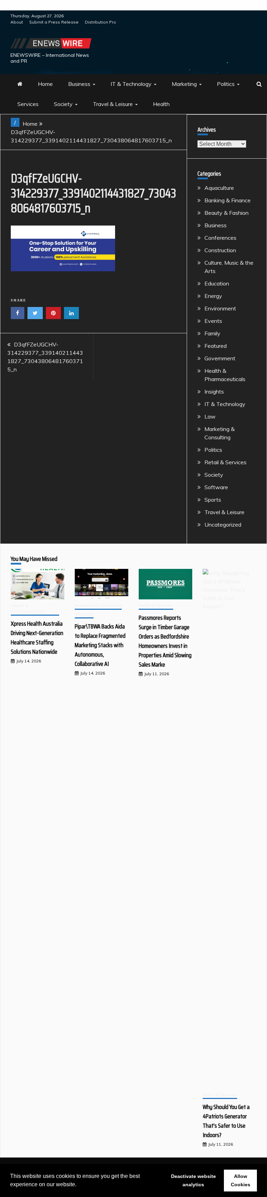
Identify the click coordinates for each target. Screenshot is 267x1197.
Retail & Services (225, 462)
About (16, 22)
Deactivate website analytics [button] (193, 1180)
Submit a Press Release (54, 22)
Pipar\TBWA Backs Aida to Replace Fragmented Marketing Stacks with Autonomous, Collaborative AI (100, 645)
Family (212, 333)
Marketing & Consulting (98, 605)
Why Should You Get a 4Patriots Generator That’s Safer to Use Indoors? (226, 1121)
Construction (220, 250)
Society (63, 103)
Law (210, 416)
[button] (79, 1185)
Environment (220, 308)
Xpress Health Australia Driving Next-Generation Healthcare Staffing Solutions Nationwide (37, 638)
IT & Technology (131, 83)
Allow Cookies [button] (240, 1180)
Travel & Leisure (113, 103)
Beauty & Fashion (226, 212)
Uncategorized (222, 524)
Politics (226, 83)
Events (213, 320)
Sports (212, 499)
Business (79, 83)
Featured (215, 345)
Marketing (184, 83)
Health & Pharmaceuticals (28, 608)
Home (45, 83)
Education (216, 283)
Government (219, 358)
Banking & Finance (227, 200)
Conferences (220, 237)
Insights (214, 391)
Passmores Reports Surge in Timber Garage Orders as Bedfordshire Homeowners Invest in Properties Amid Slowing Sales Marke (165, 641)
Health (161, 103)
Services (28, 103)
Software (216, 487)
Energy (213, 295)
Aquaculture (219, 187)
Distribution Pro (100, 22)
